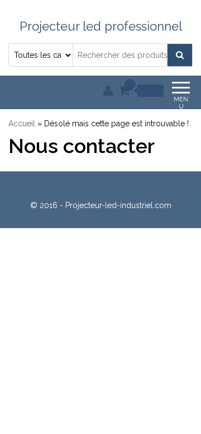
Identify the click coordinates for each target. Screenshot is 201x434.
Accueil (21, 123)
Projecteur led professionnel (101, 26)
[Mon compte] (108, 90)
